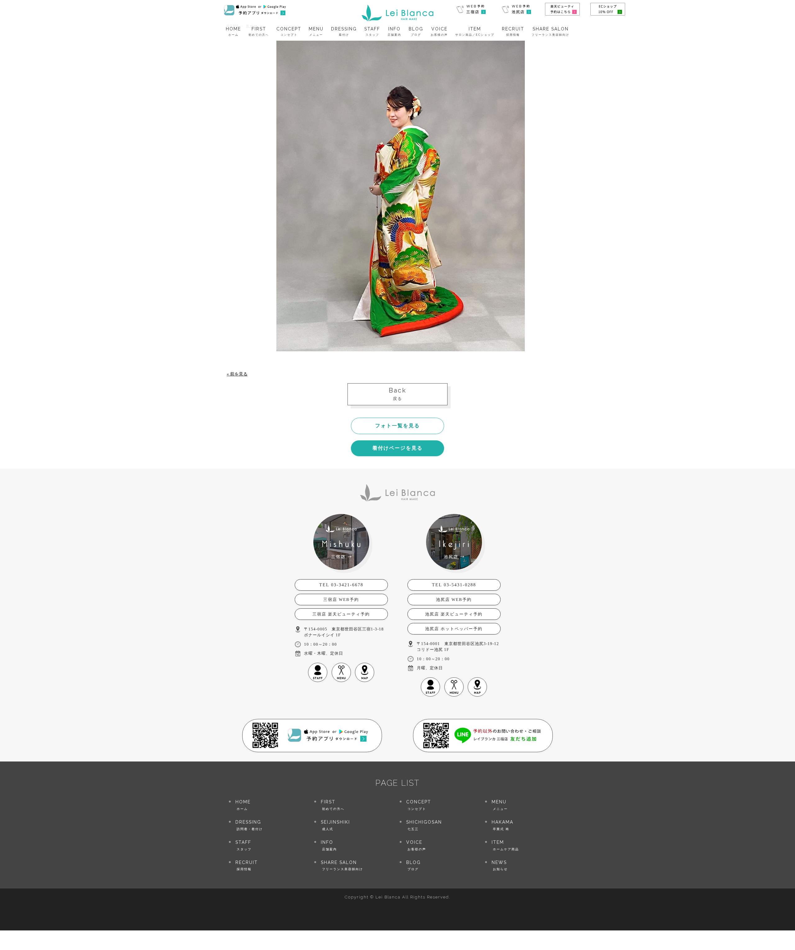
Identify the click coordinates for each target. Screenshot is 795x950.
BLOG (416, 31)
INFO (394, 31)
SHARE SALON (550, 31)
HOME (233, 31)
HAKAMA (502, 825)
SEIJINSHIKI (335, 825)
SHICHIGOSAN (424, 825)
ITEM (474, 31)
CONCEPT (288, 31)
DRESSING (344, 31)
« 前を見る (237, 374)
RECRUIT (513, 31)
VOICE (439, 31)
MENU (316, 31)
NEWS (500, 865)
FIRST (258, 31)
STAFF (372, 31)
